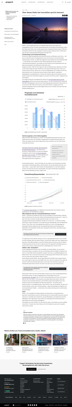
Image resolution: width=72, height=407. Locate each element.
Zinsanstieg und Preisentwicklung (11, 31)
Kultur (48, 383)
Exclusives (22, 386)
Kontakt (48, 385)
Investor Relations (50, 392)
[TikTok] (33, 405)
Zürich (65, 397)
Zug (61, 397)
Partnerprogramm (50, 389)
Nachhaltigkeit (49, 382)
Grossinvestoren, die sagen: (29, 277)
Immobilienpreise (31, 2)
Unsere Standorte (9, 397)
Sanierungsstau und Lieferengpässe (11, 34)
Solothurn (50, 397)
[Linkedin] (35, 405)
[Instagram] (31, 405)
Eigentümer (24, 2)
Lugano (39, 397)
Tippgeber (22, 390)
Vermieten (22, 385)
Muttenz (44, 397)
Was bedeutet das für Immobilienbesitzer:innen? (9, 38)
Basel (20, 397)
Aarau (16, 397)
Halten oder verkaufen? (9, 41)
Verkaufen (22, 383)
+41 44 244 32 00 (42, 369)
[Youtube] (37, 405)
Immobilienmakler (41, 2)
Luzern (34, 397)
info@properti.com (9, 384)
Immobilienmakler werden (38, 382)
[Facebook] (29, 405)
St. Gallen (56, 397)
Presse (48, 386)
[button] (19, 28)
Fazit (5, 44)
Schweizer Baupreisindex (30, 210)
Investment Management (25, 389)
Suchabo (22, 392)
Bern (24, 397)
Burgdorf (29, 397)
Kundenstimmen (50, 2)
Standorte (49, 390)
